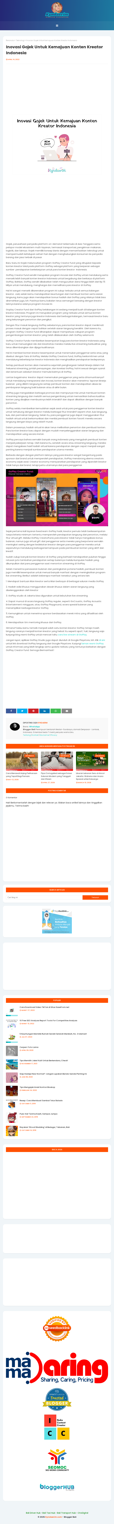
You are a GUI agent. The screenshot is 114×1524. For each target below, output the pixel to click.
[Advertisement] (57, 91)
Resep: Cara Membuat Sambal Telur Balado (41, 1100)
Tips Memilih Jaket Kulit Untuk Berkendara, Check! (44, 1060)
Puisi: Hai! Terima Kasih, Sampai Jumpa (38, 1113)
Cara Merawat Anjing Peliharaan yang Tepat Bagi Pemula (21, 775)
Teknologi (20, 40)
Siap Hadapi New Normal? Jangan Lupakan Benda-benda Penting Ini (53, 1073)
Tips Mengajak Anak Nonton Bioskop (37, 1087)
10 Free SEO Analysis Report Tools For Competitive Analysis (48, 1020)
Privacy (54, 735)
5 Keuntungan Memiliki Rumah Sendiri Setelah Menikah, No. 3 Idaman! (53, 1033)
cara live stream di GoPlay (72, 634)
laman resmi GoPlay (93, 643)
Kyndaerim (42, 722)
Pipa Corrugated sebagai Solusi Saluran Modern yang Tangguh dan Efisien (56, 776)
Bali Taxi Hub (48, 1512)
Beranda (10, 40)
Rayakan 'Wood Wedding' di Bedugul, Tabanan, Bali (45, 1127)
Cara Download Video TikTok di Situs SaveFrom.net (44, 1007)
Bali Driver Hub (33, 1512)
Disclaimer (44, 735)
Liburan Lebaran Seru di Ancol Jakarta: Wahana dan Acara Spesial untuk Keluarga (90, 776)
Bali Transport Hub (66, 1512)
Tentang (27, 735)
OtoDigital (83, 1512)
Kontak (35, 735)
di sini (102, 640)
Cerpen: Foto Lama (29, 1047)
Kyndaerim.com (53, 1517)
